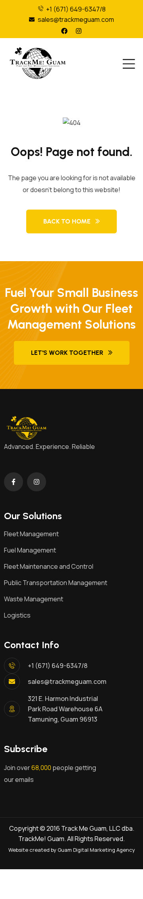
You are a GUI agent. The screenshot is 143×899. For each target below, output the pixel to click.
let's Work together (67, 352)
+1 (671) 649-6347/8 (57, 665)
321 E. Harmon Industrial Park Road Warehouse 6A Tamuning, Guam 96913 (65, 709)
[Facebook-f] (13, 481)
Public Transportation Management (55, 582)
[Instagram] (78, 31)
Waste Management (33, 599)
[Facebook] (64, 31)
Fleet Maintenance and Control (48, 566)
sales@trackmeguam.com (67, 681)
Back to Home (67, 221)
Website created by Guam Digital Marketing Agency (71, 849)
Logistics (17, 615)
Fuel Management (30, 550)
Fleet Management (31, 533)
